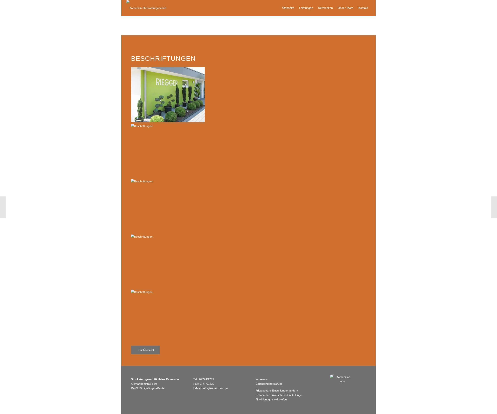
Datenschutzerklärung (268, 383)
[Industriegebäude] (494, 207)
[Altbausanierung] (3, 207)
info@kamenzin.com (215, 388)
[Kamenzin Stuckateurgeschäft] (146, 8)
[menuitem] (288, 8)
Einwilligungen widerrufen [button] (271, 399)
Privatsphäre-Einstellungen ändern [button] (276, 390)
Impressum (262, 379)
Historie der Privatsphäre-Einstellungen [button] (279, 395)
